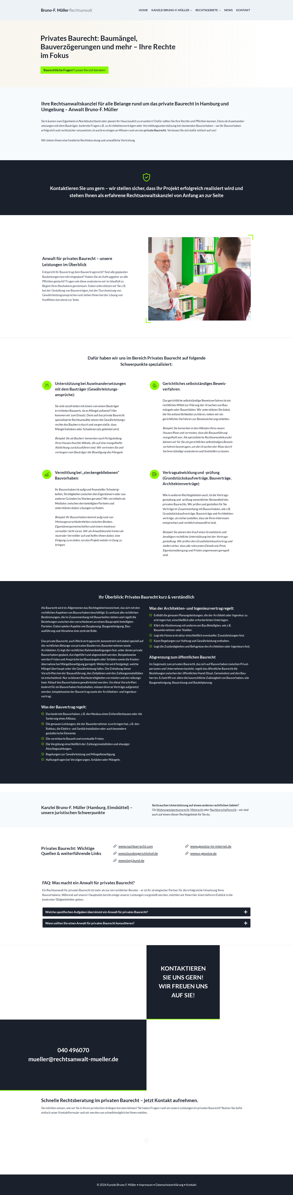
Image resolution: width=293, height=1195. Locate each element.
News (228, 10)
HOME (143, 10)
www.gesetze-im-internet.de (210, 846)
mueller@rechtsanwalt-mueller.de (73, 1058)
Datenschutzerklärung (169, 1185)
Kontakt (243, 10)
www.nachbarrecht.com (135, 846)
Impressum (146, 1185)
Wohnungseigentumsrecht (173, 810)
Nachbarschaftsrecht (223, 810)
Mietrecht (196, 810)
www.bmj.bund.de (131, 860)
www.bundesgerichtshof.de (138, 853)
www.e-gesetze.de (203, 853)
